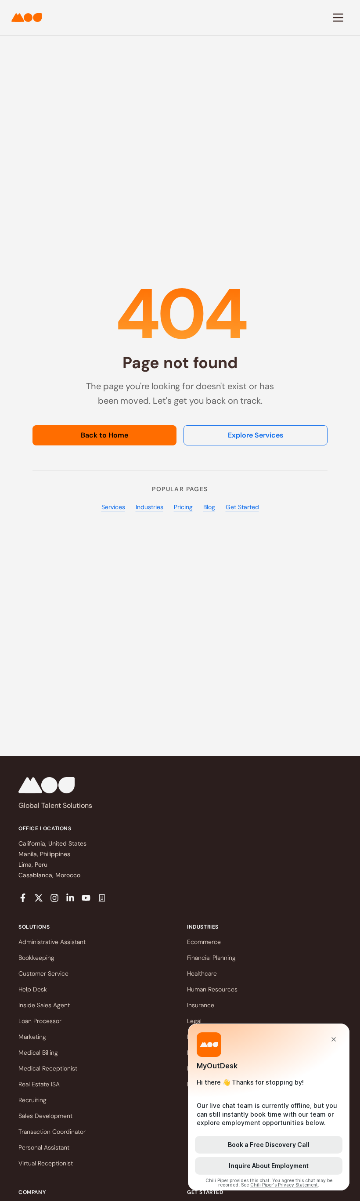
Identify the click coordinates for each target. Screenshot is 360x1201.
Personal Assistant (43, 1147)
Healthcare (202, 973)
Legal (194, 1021)
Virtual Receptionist (45, 1163)
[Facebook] (22, 898)
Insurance (200, 1005)
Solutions (34, 926)
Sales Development (45, 1116)
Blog (209, 507)
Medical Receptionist (47, 1068)
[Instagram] (54, 898)
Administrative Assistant (52, 942)
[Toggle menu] (338, 17)
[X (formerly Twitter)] (38, 898)
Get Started (242, 507)
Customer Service (43, 973)
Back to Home (104, 435)
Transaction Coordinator (52, 1132)
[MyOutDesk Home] (26, 17)
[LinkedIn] (70, 898)
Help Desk (32, 989)
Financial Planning (211, 958)
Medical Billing (38, 1052)
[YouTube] (86, 898)
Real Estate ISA (39, 1084)
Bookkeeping (36, 958)
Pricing (183, 507)
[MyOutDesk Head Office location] (101, 898)
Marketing (32, 1037)
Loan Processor (39, 1021)
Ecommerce (204, 942)
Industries (149, 507)
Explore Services (255, 435)
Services (113, 507)
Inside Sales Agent (44, 1005)
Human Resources (212, 989)
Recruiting (32, 1100)
